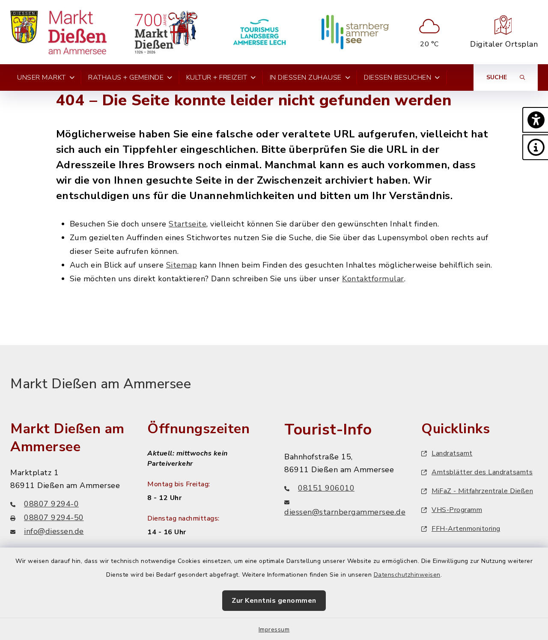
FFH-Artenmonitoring (466, 528)
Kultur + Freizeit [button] (216, 77)
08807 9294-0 (51, 504)
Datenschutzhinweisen (407, 575)
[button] (535, 120)
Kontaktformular (373, 279)
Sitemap (181, 265)
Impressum (274, 629)
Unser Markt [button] (41, 77)
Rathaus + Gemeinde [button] (126, 77)
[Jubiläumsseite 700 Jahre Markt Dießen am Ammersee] (166, 32)
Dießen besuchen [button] (397, 77)
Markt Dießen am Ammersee (100, 384)
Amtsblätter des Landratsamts (482, 472)
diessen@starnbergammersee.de (344, 512)
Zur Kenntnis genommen (274, 600)
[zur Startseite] (58, 32)
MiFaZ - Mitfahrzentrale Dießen (482, 491)
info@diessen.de (54, 531)
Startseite (187, 224)
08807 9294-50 (54, 517)
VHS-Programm (457, 510)
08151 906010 (326, 488)
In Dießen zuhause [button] (306, 77)
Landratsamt (452, 453)
